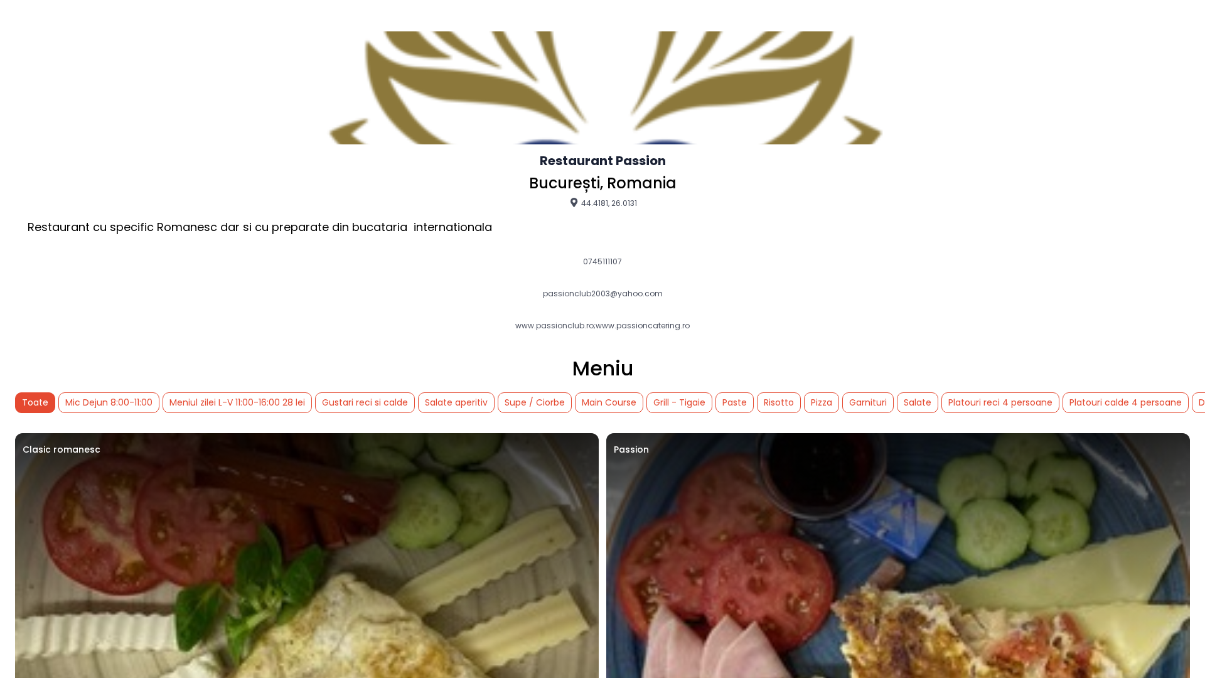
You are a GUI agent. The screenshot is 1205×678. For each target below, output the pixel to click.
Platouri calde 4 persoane (1125, 402)
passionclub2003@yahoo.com (603, 293)
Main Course (609, 402)
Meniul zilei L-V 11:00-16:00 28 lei (237, 402)
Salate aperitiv (456, 402)
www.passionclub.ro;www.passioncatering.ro (602, 325)
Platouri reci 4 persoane (1000, 402)
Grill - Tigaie (679, 402)
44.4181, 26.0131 (608, 203)
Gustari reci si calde (365, 402)
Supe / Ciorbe (535, 402)
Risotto (779, 402)
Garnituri (868, 402)
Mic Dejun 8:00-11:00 (109, 402)
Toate (35, 402)
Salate (917, 402)
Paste (734, 402)
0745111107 (602, 261)
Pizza (821, 402)
